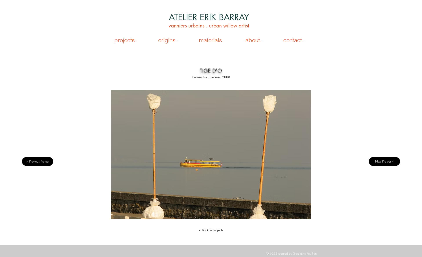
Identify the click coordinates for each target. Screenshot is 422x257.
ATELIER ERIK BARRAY (209, 17)
